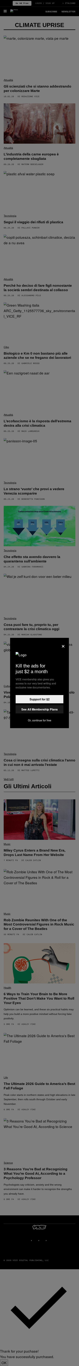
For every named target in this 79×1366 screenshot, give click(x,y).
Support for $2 (40, 699)
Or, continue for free (39, 720)
